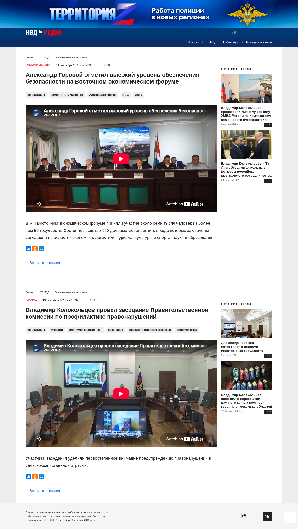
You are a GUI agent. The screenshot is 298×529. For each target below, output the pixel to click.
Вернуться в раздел (45, 262)
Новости (193, 42)
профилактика (187, 329)
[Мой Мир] (41, 248)
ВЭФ (125, 95)
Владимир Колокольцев (85, 329)
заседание (115, 329)
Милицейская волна (259, 42)
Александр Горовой (102, 95)
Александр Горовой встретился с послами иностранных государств (242, 346)
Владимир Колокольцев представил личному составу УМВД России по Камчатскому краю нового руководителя (246, 113)
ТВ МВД (211, 42)
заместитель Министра (67, 95)
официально (36, 95)
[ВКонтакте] (28, 248)
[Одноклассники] (35, 248)
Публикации (231, 42)
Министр (57, 329)
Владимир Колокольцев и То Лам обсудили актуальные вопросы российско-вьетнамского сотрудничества (246, 169)
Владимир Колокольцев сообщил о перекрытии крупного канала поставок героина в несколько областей (246, 400)
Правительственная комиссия (150, 329)
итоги (138, 95)
